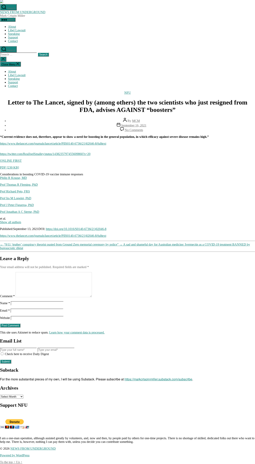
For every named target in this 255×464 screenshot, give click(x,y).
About (12, 26)
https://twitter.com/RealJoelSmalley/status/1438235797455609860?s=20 (45, 154)
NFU (127, 92)
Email (5, 310)
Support (13, 37)
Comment (7, 296)
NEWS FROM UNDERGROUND (22, 12)
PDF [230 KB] (9, 167)
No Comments (134, 130)
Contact (13, 41)
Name (5, 303)
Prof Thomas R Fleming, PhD (19, 184)
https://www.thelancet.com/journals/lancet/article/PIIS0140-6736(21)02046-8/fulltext (53, 143)
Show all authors (10, 222)
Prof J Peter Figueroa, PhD (17, 205)
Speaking (14, 34)
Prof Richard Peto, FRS (15, 191)
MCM (136, 120)
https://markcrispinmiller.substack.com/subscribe (158, 379)
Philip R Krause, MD (13, 178)
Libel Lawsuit (17, 30)
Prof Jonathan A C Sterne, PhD (19, 211)
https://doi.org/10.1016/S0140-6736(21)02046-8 (76, 229)
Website (5, 318)
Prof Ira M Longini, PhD (15, 198)
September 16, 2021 (133, 125)
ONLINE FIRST (11, 160)
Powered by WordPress (14, 455)
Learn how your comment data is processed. (77, 332)
